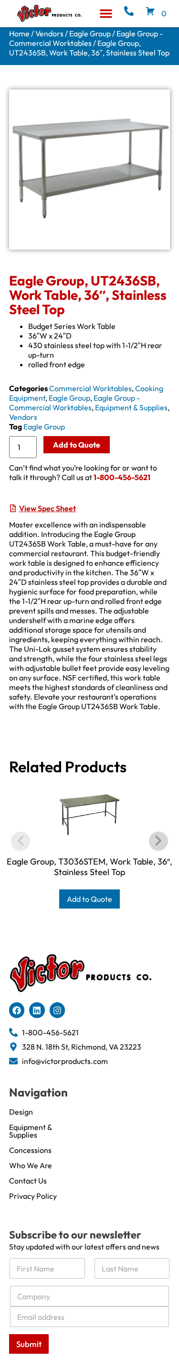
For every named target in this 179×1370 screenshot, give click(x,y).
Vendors (49, 33)
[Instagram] (57, 1010)
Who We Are (30, 1165)
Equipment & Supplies (131, 407)
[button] (106, 13)
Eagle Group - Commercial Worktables (86, 38)
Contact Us (28, 1180)
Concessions (30, 1150)
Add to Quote (76, 444)
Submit (29, 1344)
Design (21, 1112)
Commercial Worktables (90, 388)
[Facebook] (16, 1010)
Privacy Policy (33, 1196)
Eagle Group (90, 33)
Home (19, 33)
